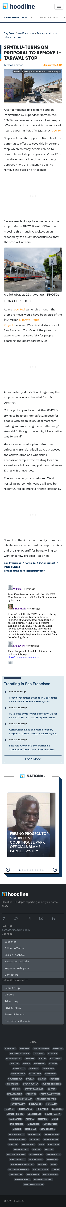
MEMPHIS (42, 1119)
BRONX (26, 1064)
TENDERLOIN (16, 1175)
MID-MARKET (16, 1124)
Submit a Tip (12, 988)
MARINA (30, 1119)
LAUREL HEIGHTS (15, 1114)
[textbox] (49, 17)
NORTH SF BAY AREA (19, 1054)
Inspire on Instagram (17, 968)
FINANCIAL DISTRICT (50, 1094)
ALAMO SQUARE (13, 1059)
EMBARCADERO (14, 1094)
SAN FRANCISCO (41, 1049)
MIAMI (55, 1119)
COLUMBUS (50, 1074)
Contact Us (11, 975)
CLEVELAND (35, 1074)
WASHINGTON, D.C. (43, 1180)
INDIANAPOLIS (25, 1109)
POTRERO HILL (21, 1149)
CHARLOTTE (19, 1069)
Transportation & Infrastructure (24, 571)
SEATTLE (42, 1165)
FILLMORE (31, 1094)
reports (56, 130)
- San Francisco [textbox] (15, 17)
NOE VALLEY (34, 1134)
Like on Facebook (15, 955)
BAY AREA (52, 1054)
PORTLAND (53, 1144)
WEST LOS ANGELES (33, 1185)
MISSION (17, 1129)
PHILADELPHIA (51, 1139)
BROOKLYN (39, 1064)
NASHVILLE (30, 1129)
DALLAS (30, 1079)
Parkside (30, 563)
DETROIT (54, 1079)
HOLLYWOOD (35, 1104)
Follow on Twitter (15, 948)
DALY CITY (39, 1054)
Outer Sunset (47, 563)
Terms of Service (14, 1014)
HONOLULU (51, 1104)
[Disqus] (33, 623)
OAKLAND (57, 1049)
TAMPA (55, 1170)
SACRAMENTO (53, 1154)
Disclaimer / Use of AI (17, 1021)
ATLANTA (30, 1059)
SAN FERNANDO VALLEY (22, 1165)
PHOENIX (12, 1144)
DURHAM (16, 1089)
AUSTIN (42, 1059)
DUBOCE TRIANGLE (51, 1084)
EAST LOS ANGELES (34, 1089)
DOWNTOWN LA (30, 1084)
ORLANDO (34, 1139)
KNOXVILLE (42, 1109)
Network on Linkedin (17, 961)
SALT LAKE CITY (17, 1160)
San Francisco (25, 33)
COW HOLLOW (15, 1079)
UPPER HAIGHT (22, 1180)
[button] (8, 869)
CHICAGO (33, 1069)
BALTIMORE (55, 1059)
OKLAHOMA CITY (17, 1139)
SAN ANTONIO (35, 1160)
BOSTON (15, 1064)
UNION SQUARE (50, 1175)
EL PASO (52, 1089)
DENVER (42, 1079)
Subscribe (10, 942)
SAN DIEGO (52, 1160)
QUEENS (36, 1149)
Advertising (11, 1001)
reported (19, 309)
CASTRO (53, 1064)
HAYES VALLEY (18, 1104)
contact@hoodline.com (16, 930)
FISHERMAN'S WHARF (22, 1099)
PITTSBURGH (28, 1144)
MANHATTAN (15, 1119)
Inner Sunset (12, 567)
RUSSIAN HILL (35, 1154)
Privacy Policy (13, 1008)
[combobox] (16, 17)
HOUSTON (9, 1109)
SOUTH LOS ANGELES (18, 1170)
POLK (41, 1144)
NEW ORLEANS (48, 1129)
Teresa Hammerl (13, 65)
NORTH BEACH (52, 1134)
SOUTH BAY (10, 1049)
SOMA (54, 1165)
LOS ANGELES (34, 1114)
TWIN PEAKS (33, 1175)
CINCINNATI (48, 1069)
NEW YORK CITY (16, 1134)
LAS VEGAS (57, 1109)
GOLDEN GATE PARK (46, 1099)
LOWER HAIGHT (52, 1114)
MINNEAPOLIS (50, 1124)
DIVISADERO (12, 1084)
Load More (33, 759)
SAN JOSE (24, 1049)
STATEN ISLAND (40, 1170)
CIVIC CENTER (18, 1074)
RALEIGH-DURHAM (16, 1154)
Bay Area (9, 33)
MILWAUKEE (33, 1124)
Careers (9, 995)
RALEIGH (49, 1149)
